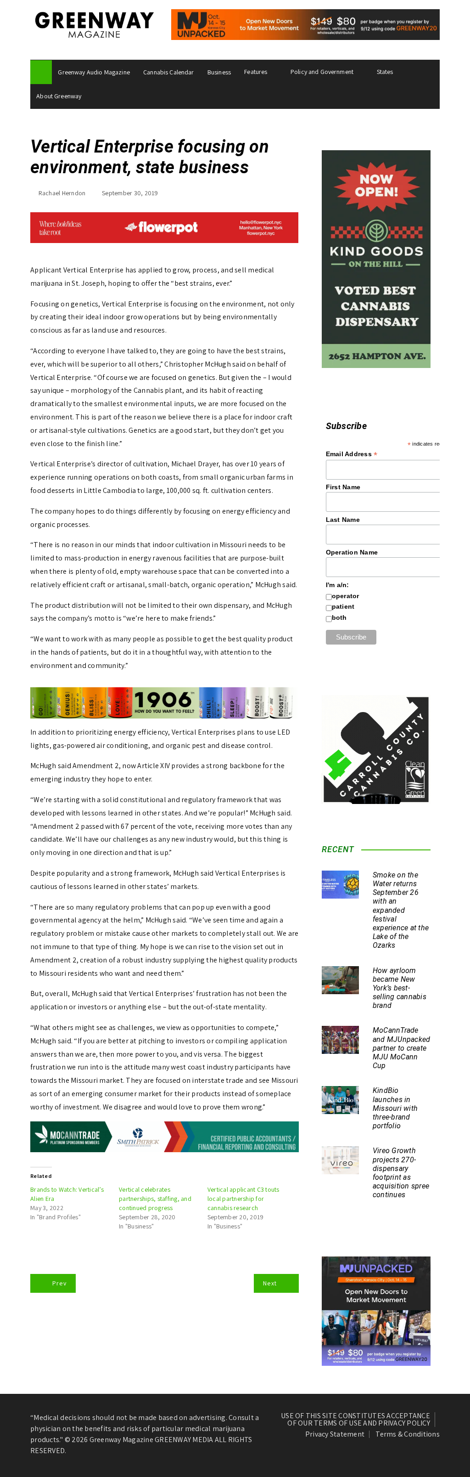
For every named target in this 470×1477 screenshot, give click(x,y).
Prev (59, 1283)
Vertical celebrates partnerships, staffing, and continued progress (155, 1198)
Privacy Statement (334, 1434)
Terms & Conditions (407, 1434)
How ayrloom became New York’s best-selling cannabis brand (399, 988)
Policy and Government (322, 72)
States (385, 72)
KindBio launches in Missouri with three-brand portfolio (395, 1108)
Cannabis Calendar (168, 72)
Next (270, 1283)
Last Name (343, 519)
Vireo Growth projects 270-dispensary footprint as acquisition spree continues (401, 1172)
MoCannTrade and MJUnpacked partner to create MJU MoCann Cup (402, 1048)
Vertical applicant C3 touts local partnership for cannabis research (243, 1198)
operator (345, 596)
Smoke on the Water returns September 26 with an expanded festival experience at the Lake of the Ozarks (401, 910)
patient (343, 606)
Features (255, 72)
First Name (343, 487)
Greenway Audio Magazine (93, 72)
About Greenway (58, 96)
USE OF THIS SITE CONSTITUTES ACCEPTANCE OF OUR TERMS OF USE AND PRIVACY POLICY (355, 1419)
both (339, 617)
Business (219, 72)
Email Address (352, 454)
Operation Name (352, 552)
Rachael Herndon (62, 193)
